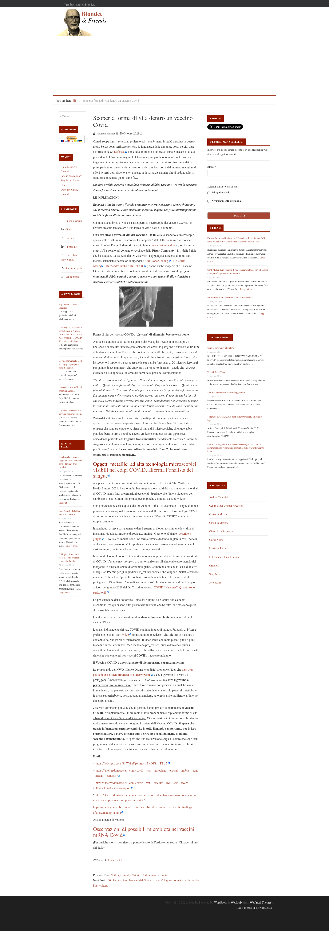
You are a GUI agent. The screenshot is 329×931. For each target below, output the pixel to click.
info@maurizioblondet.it (81, 4)
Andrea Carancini (218, 497)
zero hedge (215, 582)
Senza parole (72, 276)
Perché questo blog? (71, 176)
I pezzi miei (71, 246)
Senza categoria (73, 268)
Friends (69, 238)
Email (211, 167)
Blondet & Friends (94, 16)
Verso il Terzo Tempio (217, 371)
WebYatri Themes (260, 902)
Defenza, (119, 152)
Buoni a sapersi (73, 221)
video (125, 634)
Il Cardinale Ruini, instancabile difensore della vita (229, 297)
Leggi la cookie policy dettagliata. (255, 907)
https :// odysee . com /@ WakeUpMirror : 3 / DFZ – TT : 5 (131, 763)
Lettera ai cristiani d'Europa (224, 557)
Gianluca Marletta (218, 523)
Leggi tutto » (64, 502)
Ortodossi (214, 565)
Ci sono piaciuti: (67, 445)
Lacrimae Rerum (218, 548)
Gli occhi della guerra (221, 531)
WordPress (220, 902)
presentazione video (163, 245)
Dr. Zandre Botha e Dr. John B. (125, 266)
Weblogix (236, 902)
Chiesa (69, 229)
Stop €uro (214, 574)
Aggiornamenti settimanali (226, 201)
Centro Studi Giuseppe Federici (226, 505)
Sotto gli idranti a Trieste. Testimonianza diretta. (139, 875)
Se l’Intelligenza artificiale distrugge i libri (226, 392)
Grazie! (65, 185)
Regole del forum (70, 180)
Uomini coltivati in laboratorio (220, 347)
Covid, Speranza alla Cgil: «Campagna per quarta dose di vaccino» (70, 364)
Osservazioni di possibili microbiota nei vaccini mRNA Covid (143, 831)
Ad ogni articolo (220, 193)
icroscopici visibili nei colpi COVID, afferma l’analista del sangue (144, 469)
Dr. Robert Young (157, 261)
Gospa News (216, 540)
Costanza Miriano (218, 514)
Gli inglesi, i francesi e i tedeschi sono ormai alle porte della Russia (69, 557)
